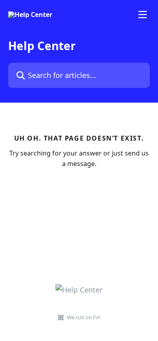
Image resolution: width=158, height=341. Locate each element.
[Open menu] (142, 14)
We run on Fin (83, 317)
